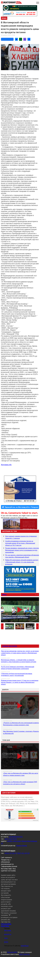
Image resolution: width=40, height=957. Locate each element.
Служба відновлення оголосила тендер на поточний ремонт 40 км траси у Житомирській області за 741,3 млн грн (20, 543)
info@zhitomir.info (16, 837)
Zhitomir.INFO (12, 952)
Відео (4, 595)
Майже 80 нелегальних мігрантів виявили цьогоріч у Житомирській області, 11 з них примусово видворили (21, 562)
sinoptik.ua (24, 946)
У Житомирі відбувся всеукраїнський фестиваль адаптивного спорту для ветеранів (16, 674)
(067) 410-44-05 (11, 839)
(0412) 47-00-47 (11, 853)
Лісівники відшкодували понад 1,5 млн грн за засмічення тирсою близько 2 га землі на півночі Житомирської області (19, 682)
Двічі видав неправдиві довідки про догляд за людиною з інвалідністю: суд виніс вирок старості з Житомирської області (20, 653)
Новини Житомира (9, 646)
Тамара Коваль (21, 845)
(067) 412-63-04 (23, 853)
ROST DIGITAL (24, 954)
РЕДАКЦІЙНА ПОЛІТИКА (6, 925)
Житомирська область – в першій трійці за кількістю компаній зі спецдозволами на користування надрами (18, 661)
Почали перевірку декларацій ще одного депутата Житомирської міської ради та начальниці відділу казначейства (22, 550)
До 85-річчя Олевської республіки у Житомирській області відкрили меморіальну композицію (17, 667)
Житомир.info (6, 465)
